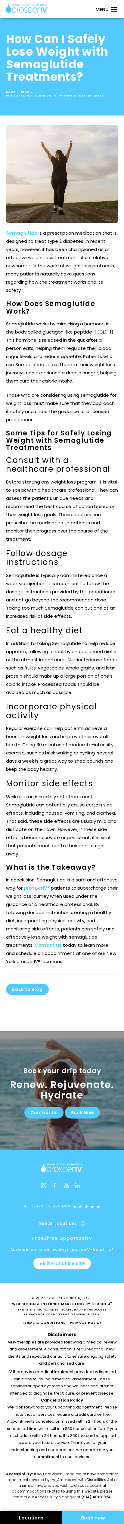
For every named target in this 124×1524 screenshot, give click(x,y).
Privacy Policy (36, 1314)
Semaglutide (21, 233)
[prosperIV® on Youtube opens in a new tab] (68, 1187)
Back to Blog (27, 989)
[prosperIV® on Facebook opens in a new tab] (56, 1187)
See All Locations (58, 1223)
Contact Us (43, 1112)
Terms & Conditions (44, 1322)
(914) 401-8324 (96, 1497)
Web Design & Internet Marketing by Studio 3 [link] (62, 1303)
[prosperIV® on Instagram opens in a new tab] (44, 1187)
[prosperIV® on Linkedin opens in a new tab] (79, 1187)
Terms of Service (74, 1314)
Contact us (48, 945)
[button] (114, 9)
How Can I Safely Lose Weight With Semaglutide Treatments (55, 95)
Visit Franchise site (62, 1263)
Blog (25, 92)
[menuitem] (44, 1187)
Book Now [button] (82, 1112)
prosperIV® (37, 888)
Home (10, 92)
